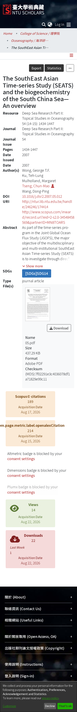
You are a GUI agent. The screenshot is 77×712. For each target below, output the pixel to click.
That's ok (65, 706)
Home (7, 33)
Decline (50, 706)
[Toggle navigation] (68, 24)
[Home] (23, 8)
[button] (32, 265)
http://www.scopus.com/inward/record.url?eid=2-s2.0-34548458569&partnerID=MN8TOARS (48, 217)
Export (36, 68)
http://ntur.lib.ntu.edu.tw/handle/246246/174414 (47, 204)
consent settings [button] (21, 458)
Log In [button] (60, 24)
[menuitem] (50, 24)
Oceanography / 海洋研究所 (31, 40)
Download (61, 328)
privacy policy (50, 698)
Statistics (54, 68)
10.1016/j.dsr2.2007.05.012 (42, 196)
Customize (9, 706)
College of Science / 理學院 (40, 33)
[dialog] (38, 697)
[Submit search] (43, 24)
